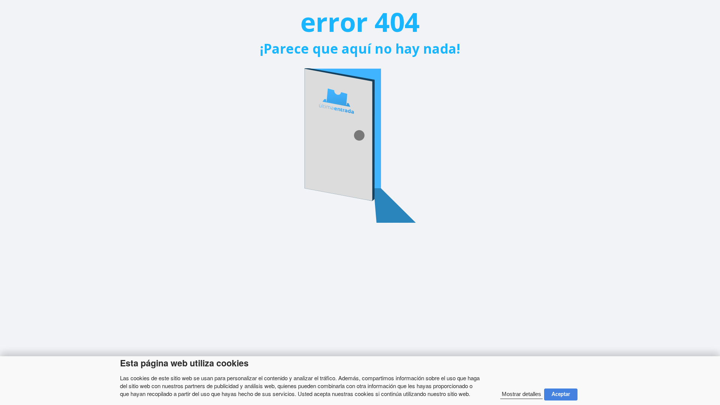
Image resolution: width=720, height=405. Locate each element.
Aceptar (561, 394)
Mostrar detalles (521, 394)
